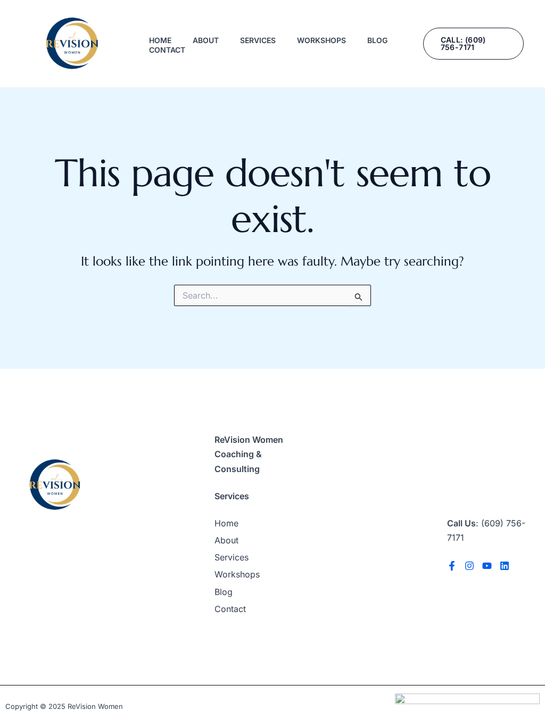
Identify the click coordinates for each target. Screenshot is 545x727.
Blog (377, 40)
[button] (473, 44)
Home (160, 40)
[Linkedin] (504, 566)
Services (258, 40)
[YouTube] (487, 566)
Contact (167, 49)
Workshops (321, 40)
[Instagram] (469, 566)
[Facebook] (452, 566)
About (206, 40)
